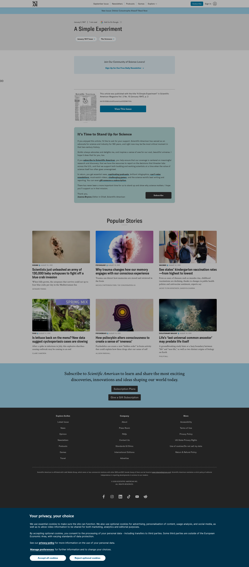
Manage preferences (42, 549)
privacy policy (46, 542)
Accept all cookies (48, 557)
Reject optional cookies (87, 557)
